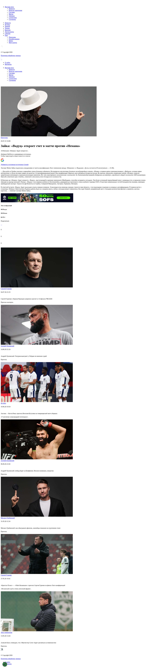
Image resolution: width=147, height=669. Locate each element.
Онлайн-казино (14, 39)
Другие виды (9, 32)
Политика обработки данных (11, 55)
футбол (3, 217)
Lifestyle (7, 33)
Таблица (12, 16)
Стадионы (12, 19)
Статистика (13, 17)
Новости (12, 8)
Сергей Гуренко (6, 289)
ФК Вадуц (4, 209)
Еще (6, 35)
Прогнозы (12, 37)
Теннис (7, 28)
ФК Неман (4, 213)
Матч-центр (13, 42)
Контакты (8, 64)
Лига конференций (6, 205)
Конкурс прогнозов (15, 10)
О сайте (7, 62)
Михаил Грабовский (8, 518)
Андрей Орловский (7, 346)
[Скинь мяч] (37, 202)
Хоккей (7, 26)
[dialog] (4, 664)
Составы (12, 12)
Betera (11, 41)
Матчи (11, 14)
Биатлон (7, 30)
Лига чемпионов (6, 632)
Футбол (7, 24)
